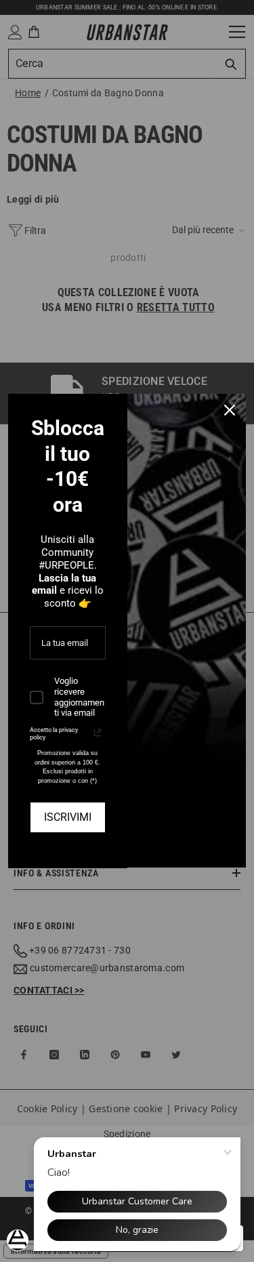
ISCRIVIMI (67, 817)
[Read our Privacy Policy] (97, 733)
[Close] (229, 410)
